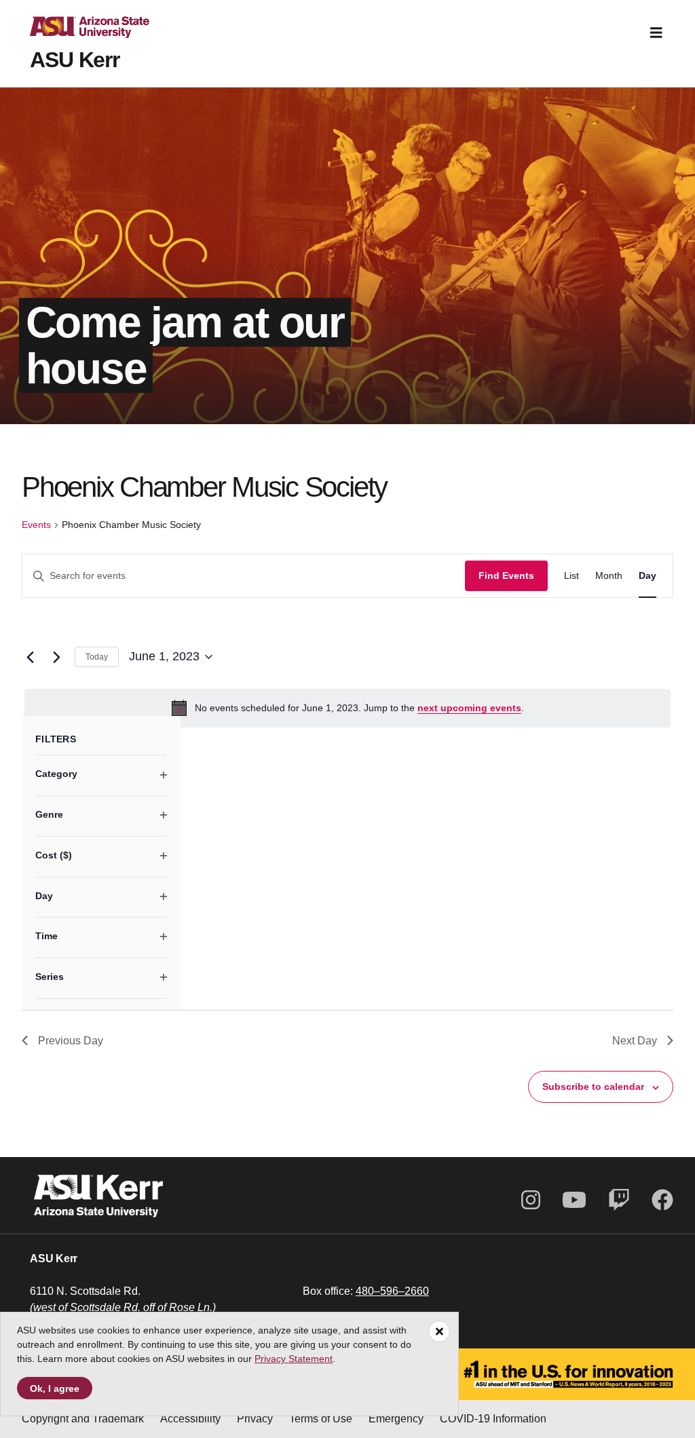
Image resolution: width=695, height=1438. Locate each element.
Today (97, 657)
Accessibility (190, 1418)
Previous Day (70, 1040)
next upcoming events (469, 707)
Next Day (634, 1040)
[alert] (347, 708)
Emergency (396, 1418)
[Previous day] (30, 657)
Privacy (255, 1418)
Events (36, 524)
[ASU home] (78, 32)
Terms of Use (320, 1418)
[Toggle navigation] (656, 32)
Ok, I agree (54, 1388)
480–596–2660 (392, 1291)
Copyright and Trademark (83, 1418)
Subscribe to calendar (593, 1086)
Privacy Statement (294, 1358)
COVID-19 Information (493, 1418)
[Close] (439, 1331)
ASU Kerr (74, 60)
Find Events (506, 575)
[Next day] (56, 657)
